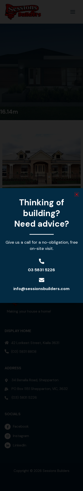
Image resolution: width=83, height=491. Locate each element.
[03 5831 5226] (41, 261)
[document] (41, 245)
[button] (76, 194)
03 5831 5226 (41, 270)
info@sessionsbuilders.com (41, 288)
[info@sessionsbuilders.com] (41, 280)
